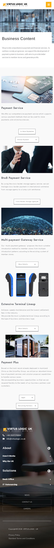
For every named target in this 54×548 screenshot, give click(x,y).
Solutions (9, 470)
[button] (27, 131)
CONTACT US (27, 502)
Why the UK (8, 461)
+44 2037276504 (14, 435)
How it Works (9, 456)
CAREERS (27, 509)
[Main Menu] (48, 4)
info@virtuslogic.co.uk (16, 439)
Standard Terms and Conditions (22, 538)
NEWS (27, 495)
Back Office (8, 479)
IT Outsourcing (10, 484)
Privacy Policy (14, 535)
